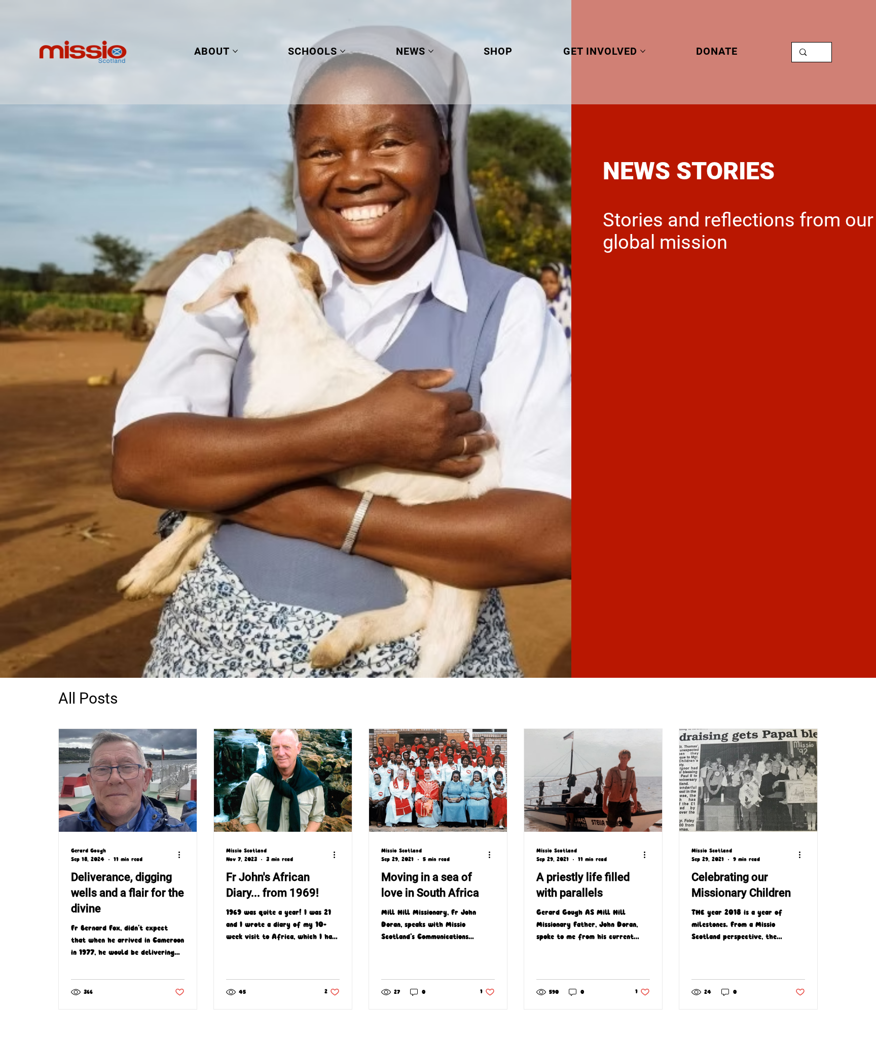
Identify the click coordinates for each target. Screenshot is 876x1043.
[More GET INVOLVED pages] (642, 51)
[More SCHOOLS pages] (342, 51)
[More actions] (183, 855)
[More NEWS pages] (430, 51)
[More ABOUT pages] (235, 51)
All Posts (88, 698)
